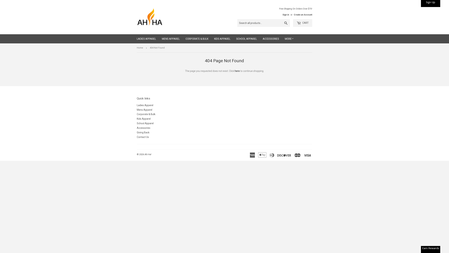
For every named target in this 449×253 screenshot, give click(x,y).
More (288, 38)
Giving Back (143, 132)
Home (140, 47)
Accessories (271, 38)
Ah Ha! (148, 154)
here (237, 71)
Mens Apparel (171, 38)
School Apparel (246, 38)
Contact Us (143, 137)
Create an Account (303, 15)
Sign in (286, 15)
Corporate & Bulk (197, 38)
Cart (305, 22)
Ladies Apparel (146, 38)
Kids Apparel (222, 38)
